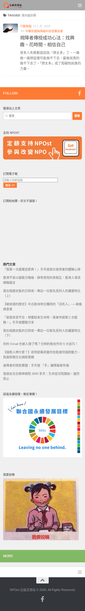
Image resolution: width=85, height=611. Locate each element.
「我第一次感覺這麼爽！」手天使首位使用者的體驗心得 (41, 269)
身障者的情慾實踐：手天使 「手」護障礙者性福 (36, 365)
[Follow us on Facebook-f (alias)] (79, 93)
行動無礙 (26, 26)
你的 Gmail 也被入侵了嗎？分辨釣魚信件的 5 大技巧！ (40, 344)
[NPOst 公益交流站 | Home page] (16, 5)
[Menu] (80, 5)
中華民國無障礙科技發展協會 (44, 31)
